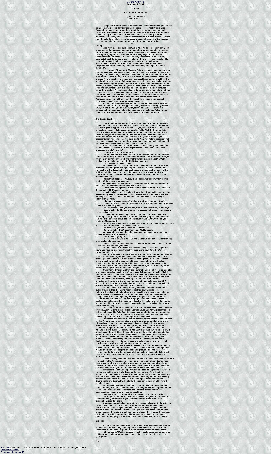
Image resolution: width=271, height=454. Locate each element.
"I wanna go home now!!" (12, 452)
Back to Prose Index (10, 450)
